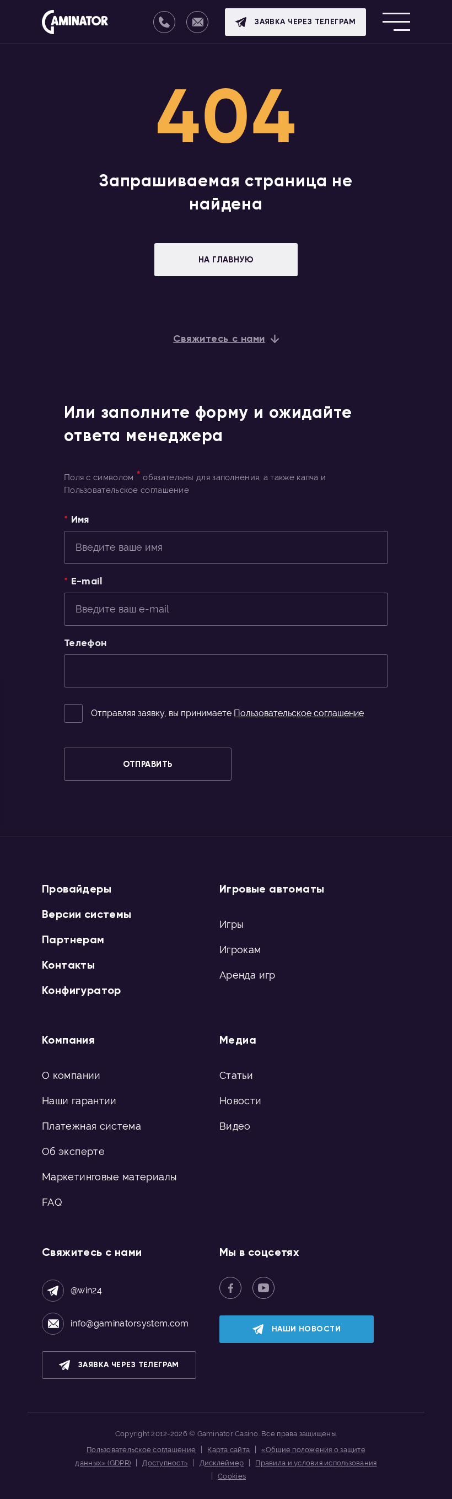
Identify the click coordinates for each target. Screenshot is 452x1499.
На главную (226, 260)
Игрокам (240, 949)
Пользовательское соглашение (299, 713)
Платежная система (91, 1126)
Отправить (147, 764)
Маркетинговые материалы (109, 1177)
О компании (71, 1075)
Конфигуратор (81, 990)
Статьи (236, 1075)
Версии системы (87, 914)
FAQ (52, 1202)
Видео (235, 1126)
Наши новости (306, 1329)
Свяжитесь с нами (219, 338)
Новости (240, 1100)
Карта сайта (228, 1450)
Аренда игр (247, 975)
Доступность (164, 1463)
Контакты (68, 964)
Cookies (232, 1476)
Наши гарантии (79, 1100)
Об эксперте (73, 1151)
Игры (231, 924)
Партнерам (73, 939)
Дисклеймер (222, 1463)
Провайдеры (76, 888)
